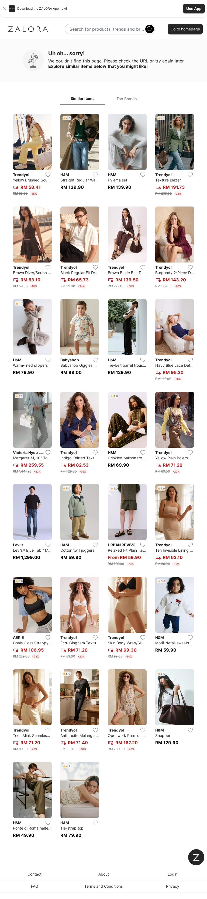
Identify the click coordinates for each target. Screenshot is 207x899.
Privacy (172, 886)
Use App (194, 8)
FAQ (34, 886)
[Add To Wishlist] (48, 174)
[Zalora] (28, 29)
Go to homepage (185, 29)
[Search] (149, 29)
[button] (103, 8)
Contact (34, 874)
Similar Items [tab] (83, 98)
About (103, 874)
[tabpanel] (103, 479)
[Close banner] (5, 8)
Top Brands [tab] (126, 98)
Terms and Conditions (103, 886)
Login (172, 874)
